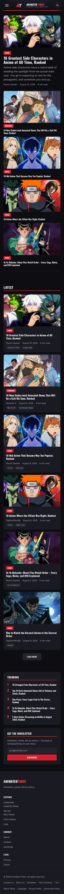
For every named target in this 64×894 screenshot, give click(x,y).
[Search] (57, 5)
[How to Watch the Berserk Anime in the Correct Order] (32, 608)
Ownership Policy (52, 888)
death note (20, 525)
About (7, 837)
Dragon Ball (27, 348)
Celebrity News (11, 806)
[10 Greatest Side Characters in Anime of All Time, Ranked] (32, 31)
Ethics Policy (9, 888)
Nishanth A (11, 403)
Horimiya (19, 468)
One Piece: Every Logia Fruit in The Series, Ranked (31, 701)
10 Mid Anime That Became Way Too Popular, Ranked (27, 176)
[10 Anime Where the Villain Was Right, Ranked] (32, 196)
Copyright (21, 888)
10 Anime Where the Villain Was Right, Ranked (24, 219)
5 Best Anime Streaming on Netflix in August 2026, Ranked (32, 718)
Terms (7, 864)
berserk (10, 645)
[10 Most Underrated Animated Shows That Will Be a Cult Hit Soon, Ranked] (32, 107)
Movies (7, 811)
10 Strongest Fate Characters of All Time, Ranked (34, 684)
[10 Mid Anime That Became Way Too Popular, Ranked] (32, 153)
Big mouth (11, 408)
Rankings (8, 126)
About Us (20, 882)
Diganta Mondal (13, 520)
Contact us (9, 882)
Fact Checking (45, 882)
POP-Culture (10, 819)
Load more (32, 656)
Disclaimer (31, 882)
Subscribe (32, 757)
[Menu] (7, 5)
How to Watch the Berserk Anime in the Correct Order (31, 634)
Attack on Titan (13, 348)
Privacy (7, 860)
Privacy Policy (35, 888)
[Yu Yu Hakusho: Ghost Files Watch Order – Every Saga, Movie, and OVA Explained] (32, 239)
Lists (6, 824)
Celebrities (9, 802)
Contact (7, 842)
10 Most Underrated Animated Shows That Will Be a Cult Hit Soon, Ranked (30, 131)
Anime (7, 53)
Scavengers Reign (26, 408)
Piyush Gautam (10, 84)
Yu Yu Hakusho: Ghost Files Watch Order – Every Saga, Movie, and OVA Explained (31, 263)
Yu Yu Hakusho (13, 585)
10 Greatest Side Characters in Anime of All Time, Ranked (28, 60)
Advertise (8, 847)
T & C (56, 882)
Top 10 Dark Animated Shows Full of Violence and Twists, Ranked (34, 692)
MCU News (9, 814)
